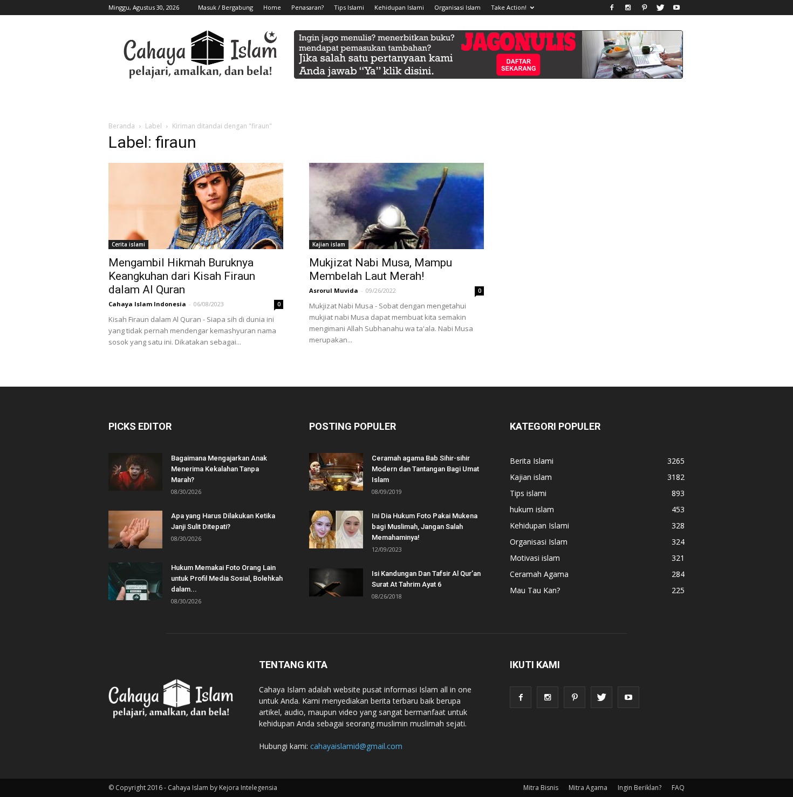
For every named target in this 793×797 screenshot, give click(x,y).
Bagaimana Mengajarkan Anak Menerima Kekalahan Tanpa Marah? (219, 469)
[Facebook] (612, 7)
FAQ (678, 787)
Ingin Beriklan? (639, 787)
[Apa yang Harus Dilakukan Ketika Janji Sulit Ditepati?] (135, 529)
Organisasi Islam (457, 7)
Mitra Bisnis (540, 787)
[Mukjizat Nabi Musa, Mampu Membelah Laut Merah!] (396, 206)
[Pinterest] (644, 7)
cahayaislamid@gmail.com (356, 746)
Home (272, 7)
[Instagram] (628, 7)
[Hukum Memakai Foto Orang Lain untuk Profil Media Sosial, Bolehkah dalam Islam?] (135, 581)
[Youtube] (676, 7)
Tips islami (528, 493)
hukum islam (532, 509)
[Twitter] (660, 7)
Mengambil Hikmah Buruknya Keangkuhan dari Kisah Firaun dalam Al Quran (181, 276)
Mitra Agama (588, 787)
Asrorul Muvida (333, 290)
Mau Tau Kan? (535, 590)
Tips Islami (349, 7)
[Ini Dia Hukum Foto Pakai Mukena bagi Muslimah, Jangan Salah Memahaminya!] (336, 529)
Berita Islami (531, 461)
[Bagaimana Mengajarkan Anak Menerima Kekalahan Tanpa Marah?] (135, 472)
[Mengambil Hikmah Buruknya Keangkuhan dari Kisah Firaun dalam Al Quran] (195, 206)
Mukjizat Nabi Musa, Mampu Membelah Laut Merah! (380, 269)
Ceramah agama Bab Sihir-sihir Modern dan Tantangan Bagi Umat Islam (425, 469)
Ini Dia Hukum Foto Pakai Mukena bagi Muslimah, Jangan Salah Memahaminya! (424, 526)
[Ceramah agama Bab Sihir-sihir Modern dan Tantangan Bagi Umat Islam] (336, 472)
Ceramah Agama (539, 574)
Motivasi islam (535, 558)
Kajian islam (328, 244)
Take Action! (509, 7)
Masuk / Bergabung (225, 7)
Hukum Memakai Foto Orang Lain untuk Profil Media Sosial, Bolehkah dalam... (227, 578)
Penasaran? (307, 7)
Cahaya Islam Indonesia (147, 304)
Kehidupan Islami (399, 7)
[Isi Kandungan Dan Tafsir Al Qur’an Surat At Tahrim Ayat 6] (336, 582)
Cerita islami (128, 244)
